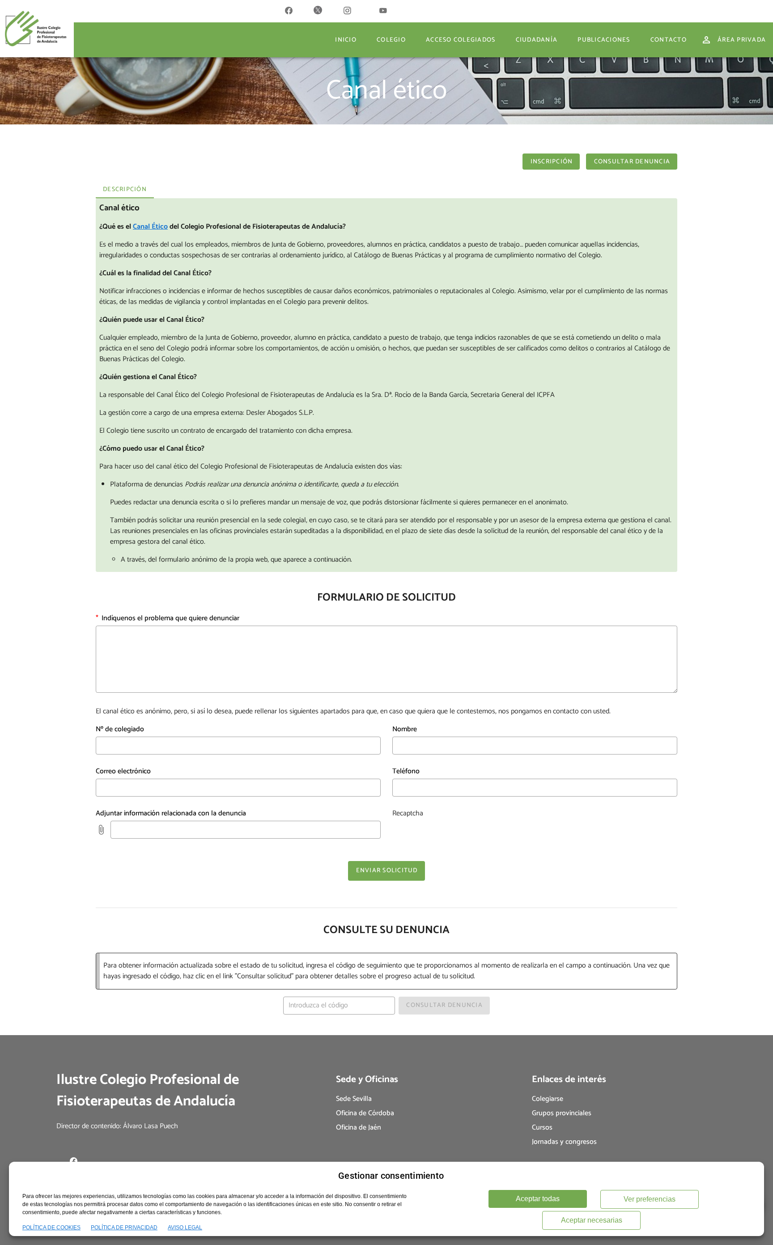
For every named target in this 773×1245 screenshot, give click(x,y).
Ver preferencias (649, 1199)
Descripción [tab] (125, 189)
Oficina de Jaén (358, 1127)
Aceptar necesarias (591, 1220)
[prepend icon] (101, 829)
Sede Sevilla (354, 1099)
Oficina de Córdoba (365, 1113)
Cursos (542, 1127)
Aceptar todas (538, 1198)
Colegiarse (547, 1099)
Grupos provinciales (561, 1113)
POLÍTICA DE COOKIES (51, 1227)
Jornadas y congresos (564, 1142)
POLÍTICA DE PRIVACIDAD (124, 1227)
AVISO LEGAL (185, 1227)
